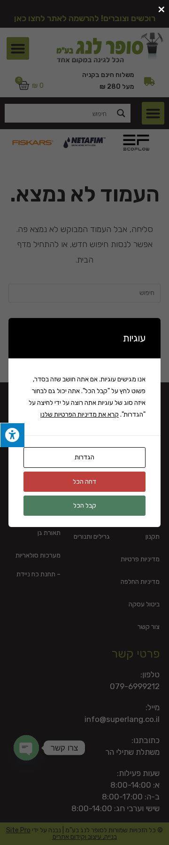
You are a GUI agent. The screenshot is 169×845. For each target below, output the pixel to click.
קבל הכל (84, 506)
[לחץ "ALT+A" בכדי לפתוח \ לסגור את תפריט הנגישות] (12, 435)
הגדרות (84, 457)
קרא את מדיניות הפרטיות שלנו (79, 415)
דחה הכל (84, 482)
